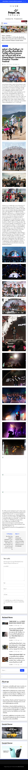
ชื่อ (5, 583)
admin (5, 64)
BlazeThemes (21, 766)
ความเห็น (6, 566)
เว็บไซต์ (5, 594)
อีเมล (5, 588)
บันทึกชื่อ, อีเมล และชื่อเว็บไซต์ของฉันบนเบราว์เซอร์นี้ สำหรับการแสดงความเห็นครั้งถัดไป (14, 602)
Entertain (5, 46)
